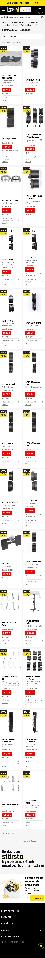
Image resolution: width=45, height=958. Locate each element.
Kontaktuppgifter (10, 911)
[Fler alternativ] (41, 946)
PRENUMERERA (37, 898)
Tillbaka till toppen (30, 841)
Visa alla (5, 100)
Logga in (41, 8)
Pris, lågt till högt (22, 36)
